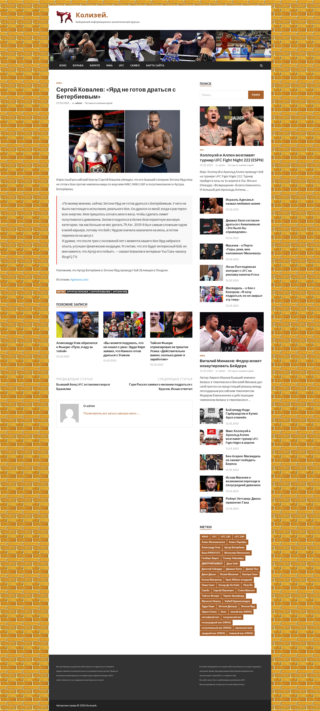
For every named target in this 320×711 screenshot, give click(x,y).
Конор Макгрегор (212, 579)
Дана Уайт (232, 563)
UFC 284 (239, 536)
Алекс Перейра (237, 541)
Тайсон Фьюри (210, 595)
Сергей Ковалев (100, 291)
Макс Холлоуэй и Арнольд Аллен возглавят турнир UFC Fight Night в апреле (242, 436)
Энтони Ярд (120, 291)
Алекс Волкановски (213, 541)
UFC (121, 65)
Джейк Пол (252, 568)
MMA (205, 536)
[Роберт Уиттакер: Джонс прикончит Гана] (211, 511)
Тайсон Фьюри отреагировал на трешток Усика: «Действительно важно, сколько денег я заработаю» (169, 351)
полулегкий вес (232, 617)
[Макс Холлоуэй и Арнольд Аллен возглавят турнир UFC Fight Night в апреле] (211, 444)
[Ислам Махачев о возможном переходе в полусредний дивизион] (211, 490)
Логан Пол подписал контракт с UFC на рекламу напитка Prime (242, 270)
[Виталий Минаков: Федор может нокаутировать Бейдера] (232, 352)
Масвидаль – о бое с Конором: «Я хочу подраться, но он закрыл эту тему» (244, 293)
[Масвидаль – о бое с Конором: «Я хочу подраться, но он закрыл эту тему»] (211, 301)
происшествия (244, 627)
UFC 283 (226, 536)
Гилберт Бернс (210, 558)
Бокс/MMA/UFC (211, 552)
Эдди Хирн (208, 606)
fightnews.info (79, 279)
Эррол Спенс (209, 611)
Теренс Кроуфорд (233, 595)
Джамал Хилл (234, 568)
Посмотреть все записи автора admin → (111, 413)
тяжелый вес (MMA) (241, 633)
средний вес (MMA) (213, 633)
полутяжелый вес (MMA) (216, 627)
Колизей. (92, 14)
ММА (109, 65)
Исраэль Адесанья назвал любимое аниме (243, 201)
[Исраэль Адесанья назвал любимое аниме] (211, 212)
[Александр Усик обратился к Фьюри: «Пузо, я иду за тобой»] (77, 338)
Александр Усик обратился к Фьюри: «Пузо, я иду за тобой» (76, 347)
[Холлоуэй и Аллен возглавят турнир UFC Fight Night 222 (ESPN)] (232, 146)
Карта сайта (155, 65)
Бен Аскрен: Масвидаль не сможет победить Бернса (243, 460)
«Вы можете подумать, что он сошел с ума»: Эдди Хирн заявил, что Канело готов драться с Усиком (124, 349)
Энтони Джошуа (227, 606)
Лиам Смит (208, 584)
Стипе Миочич (246, 590)
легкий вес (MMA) (241, 611)
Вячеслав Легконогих (237, 552)
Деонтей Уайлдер (212, 568)
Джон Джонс (209, 574)
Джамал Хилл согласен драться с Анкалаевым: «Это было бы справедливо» (243, 226)
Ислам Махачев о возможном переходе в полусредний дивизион (243, 481)
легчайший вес (210, 617)
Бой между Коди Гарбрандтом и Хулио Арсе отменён (242, 413)
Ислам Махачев (229, 574)
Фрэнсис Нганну (211, 601)
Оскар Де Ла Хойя (229, 584)
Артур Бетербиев (77, 291)
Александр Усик (211, 547)
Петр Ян (248, 584)
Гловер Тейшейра (233, 558)
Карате (95, 65)
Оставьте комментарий (98, 103)
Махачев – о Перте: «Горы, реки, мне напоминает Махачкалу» (243, 249)
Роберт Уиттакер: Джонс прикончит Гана (243, 500)
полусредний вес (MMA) (216, 622)
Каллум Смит (250, 574)
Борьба (78, 65)
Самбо (135, 65)
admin (78, 103)
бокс (223, 611)
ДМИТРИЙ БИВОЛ (212, 563)
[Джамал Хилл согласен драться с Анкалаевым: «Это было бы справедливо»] (211, 233)
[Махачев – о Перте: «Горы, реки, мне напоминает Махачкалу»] (211, 258)
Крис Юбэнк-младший (239, 579)
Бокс (62, 65)
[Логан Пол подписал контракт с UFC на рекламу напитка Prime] (211, 279)
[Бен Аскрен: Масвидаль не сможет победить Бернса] (211, 469)
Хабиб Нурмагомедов (237, 601)
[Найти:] (232, 95)
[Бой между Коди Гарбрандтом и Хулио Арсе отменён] (211, 422)
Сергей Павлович (223, 590)
